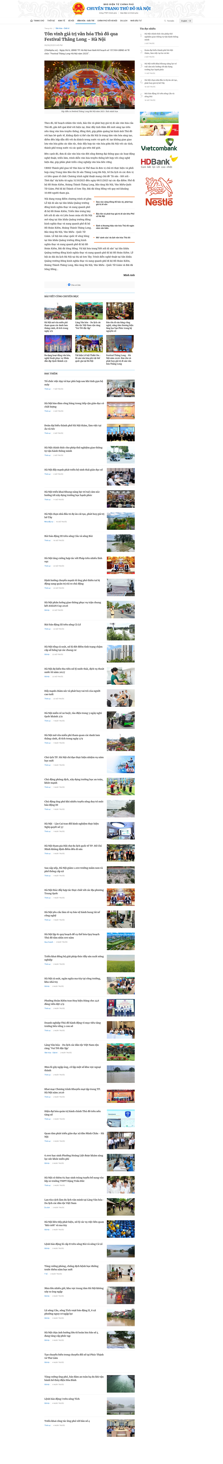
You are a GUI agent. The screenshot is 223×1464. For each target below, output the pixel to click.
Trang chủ (48, 28)
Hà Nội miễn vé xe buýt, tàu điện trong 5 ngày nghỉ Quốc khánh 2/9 (73, 715)
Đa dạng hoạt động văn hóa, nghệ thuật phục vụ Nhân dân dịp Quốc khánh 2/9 (57, 358)
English (184, 21)
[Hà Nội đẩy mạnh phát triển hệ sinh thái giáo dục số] (121, 476)
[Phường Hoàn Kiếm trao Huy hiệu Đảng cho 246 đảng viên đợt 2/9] (121, 1007)
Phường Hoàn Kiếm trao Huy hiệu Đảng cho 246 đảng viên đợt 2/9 (71, 1002)
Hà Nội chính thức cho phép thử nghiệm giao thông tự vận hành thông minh (73, 449)
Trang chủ (39, 21)
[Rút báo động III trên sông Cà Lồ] (121, 631)
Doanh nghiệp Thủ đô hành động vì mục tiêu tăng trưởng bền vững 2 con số (72, 1024)
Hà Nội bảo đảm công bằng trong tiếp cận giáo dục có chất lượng (74, 405)
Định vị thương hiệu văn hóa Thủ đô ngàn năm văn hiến (115, 226)
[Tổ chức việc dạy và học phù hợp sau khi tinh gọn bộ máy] (121, 388)
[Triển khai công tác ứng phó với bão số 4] (121, 1427)
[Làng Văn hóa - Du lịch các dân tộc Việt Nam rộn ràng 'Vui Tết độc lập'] (89, 311)
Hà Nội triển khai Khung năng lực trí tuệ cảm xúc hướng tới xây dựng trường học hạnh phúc (72, 493)
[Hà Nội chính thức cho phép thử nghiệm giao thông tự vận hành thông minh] (121, 454)
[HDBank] (159, 161)
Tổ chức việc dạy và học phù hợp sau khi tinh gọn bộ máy (73, 383)
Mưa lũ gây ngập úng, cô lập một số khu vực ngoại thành (72, 1069)
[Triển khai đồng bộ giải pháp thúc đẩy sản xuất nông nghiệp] (121, 963)
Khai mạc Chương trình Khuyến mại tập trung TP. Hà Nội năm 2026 (72, 1091)
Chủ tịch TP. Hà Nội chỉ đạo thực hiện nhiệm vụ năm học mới (74, 759)
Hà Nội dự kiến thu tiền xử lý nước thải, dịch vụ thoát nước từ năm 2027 (74, 670)
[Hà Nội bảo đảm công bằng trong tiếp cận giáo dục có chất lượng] (121, 410)
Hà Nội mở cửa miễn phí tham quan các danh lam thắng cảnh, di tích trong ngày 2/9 (56, 326)
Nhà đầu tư (136, 21)
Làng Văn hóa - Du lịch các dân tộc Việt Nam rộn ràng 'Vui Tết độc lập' (88, 325)
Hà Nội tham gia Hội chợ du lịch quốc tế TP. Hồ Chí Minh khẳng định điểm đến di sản (73, 847)
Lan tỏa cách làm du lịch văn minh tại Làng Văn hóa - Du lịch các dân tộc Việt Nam (74, 1201)
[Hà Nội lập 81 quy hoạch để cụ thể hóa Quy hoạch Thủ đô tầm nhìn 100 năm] (121, 941)
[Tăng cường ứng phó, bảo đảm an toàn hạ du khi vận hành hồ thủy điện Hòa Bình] (121, 1383)
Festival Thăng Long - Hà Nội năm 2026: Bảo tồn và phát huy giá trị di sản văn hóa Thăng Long (118, 359)
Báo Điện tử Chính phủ (129, 13)
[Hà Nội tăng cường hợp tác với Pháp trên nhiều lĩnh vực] (121, 565)
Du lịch (123, 21)
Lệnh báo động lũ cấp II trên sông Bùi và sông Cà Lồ (73, 1244)
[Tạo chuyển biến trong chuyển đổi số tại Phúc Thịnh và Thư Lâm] (121, 1361)
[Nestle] (159, 191)
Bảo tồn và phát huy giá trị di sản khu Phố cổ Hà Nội (115, 215)
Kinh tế (61, 21)
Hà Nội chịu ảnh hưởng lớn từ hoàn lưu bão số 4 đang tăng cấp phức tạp (71, 1334)
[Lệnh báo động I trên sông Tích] (121, 1405)
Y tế (45, 1274)
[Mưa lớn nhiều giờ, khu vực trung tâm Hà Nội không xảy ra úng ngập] (121, 1295)
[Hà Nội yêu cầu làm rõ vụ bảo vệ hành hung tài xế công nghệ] (121, 919)
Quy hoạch (48, 942)
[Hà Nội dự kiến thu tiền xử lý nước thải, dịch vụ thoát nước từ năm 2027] (121, 675)
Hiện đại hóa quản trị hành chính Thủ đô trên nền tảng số (72, 1113)
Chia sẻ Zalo (76, 285)
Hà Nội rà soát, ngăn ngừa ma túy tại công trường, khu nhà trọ (72, 980)
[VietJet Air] (159, 130)
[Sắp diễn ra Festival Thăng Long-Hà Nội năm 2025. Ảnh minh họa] (89, 85)
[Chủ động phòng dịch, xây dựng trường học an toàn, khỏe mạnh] (121, 786)
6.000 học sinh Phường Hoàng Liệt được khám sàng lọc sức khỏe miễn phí (73, 1157)
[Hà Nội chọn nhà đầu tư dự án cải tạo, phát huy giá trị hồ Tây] (121, 520)
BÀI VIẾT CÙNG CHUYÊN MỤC (61, 296)
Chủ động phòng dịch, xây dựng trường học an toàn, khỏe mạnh (73, 781)
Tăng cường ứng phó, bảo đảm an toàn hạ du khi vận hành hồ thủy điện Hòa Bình (74, 1378)
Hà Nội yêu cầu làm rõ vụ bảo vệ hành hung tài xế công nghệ (72, 914)
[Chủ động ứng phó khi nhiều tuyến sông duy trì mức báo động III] (121, 808)
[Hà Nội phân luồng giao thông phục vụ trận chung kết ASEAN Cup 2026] (121, 609)
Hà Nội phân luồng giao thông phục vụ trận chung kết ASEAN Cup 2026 (72, 604)
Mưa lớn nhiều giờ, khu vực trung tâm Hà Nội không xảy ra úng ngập (74, 1290)
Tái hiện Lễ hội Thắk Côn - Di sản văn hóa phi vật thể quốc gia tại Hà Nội (88, 358)
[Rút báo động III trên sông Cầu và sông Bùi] (121, 542)
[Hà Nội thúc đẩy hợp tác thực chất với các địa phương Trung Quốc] (121, 896)
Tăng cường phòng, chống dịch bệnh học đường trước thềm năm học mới (71, 1268)
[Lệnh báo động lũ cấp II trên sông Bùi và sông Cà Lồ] (121, 1250)
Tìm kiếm (170, 21)
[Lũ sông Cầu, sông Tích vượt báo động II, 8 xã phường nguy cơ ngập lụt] (121, 1317)
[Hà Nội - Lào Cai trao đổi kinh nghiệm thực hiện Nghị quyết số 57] (121, 830)
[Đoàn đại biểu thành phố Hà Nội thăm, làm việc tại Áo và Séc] (121, 432)
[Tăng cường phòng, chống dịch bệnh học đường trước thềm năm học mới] (121, 1273)
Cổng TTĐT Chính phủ (108, 13)
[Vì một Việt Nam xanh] (159, 117)
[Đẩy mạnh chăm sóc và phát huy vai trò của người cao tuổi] (121, 697)
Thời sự (51, 21)
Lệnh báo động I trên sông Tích (62, 1398)
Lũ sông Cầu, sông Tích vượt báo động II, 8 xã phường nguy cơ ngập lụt (70, 1312)
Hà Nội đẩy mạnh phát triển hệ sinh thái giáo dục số (73, 469)
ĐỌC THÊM (50, 373)
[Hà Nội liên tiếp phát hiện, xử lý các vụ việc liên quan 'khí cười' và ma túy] (121, 1228)
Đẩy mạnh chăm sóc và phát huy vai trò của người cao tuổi (72, 692)
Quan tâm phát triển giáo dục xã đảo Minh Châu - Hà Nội (74, 1135)
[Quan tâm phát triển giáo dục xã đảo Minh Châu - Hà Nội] (121, 1140)
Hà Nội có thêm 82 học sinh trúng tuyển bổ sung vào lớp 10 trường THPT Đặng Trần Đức (74, 1179)
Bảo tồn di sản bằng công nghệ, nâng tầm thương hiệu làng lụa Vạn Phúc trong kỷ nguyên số (119, 326)
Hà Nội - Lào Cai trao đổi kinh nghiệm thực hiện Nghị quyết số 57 (71, 825)
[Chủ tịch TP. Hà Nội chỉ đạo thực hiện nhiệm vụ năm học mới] (121, 764)
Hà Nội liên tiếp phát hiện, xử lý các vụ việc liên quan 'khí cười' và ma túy (74, 1223)
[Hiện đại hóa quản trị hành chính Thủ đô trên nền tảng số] (121, 1118)
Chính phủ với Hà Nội (107, 21)
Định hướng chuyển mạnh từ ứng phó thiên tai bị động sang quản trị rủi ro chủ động (72, 582)
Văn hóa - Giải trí (85, 21)
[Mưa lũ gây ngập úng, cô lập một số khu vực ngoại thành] (121, 1073)
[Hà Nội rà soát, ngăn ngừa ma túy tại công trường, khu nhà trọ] (121, 985)
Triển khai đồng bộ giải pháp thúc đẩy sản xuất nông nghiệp (74, 958)
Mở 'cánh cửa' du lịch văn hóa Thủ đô (113, 237)
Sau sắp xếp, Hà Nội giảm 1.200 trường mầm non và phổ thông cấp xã (73, 869)
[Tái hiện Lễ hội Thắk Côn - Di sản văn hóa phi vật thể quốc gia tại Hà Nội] (89, 343)
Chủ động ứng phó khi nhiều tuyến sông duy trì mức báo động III (73, 803)
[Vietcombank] (159, 144)
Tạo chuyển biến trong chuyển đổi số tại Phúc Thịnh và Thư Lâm (74, 1356)
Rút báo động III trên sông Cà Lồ (62, 624)
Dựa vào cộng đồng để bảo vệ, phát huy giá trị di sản (114, 203)
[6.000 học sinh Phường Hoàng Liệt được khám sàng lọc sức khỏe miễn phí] (121, 1162)
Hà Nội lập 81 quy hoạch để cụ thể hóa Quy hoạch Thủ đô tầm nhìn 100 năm (71, 936)
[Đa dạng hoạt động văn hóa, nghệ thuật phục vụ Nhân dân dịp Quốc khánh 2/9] (58, 343)
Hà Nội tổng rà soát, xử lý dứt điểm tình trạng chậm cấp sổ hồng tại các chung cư (73, 648)
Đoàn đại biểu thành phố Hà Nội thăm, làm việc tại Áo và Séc (72, 427)
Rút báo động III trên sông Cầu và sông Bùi (68, 536)
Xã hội (71, 21)
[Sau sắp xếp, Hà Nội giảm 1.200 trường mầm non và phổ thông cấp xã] (121, 874)
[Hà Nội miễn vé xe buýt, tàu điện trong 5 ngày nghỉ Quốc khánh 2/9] (121, 719)
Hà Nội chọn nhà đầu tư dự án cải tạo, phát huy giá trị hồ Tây (74, 515)
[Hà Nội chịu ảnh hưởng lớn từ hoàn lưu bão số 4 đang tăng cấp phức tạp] (121, 1339)
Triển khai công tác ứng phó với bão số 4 (67, 1420)
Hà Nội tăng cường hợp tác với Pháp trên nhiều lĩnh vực (73, 560)
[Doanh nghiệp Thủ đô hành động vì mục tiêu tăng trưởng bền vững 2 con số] (121, 1029)
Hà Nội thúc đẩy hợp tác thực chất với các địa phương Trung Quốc (74, 892)
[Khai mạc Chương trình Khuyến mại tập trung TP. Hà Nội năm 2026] (121, 1096)
